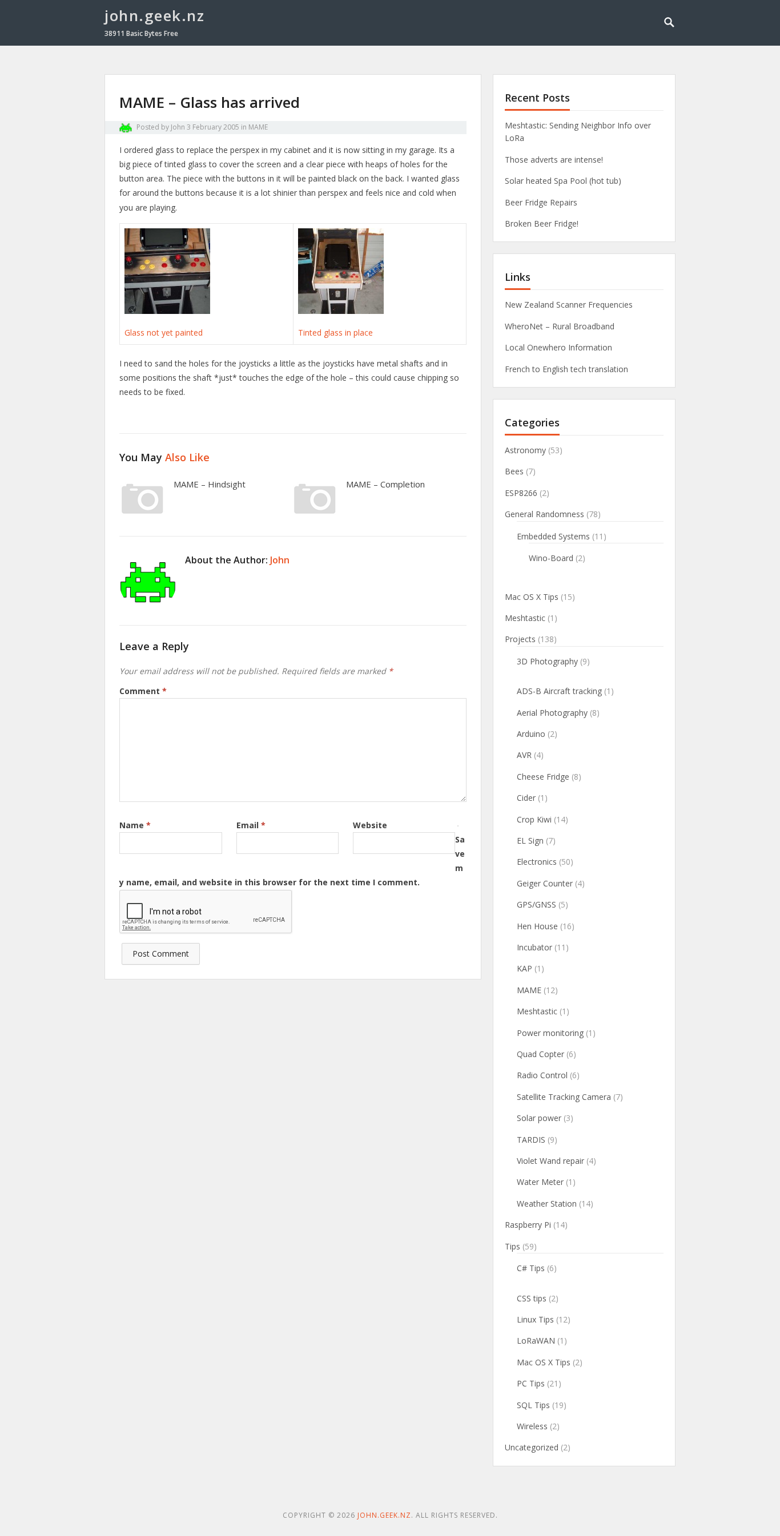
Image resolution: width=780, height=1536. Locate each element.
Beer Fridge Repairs (541, 202)
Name (135, 825)
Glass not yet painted (163, 332)
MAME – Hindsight (210, 484)
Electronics (537, 861)
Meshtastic (525, 617)
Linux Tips (535, 1319)
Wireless (532, 1426)
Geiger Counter (545, 883)
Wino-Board (551, 558)
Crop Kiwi (534, 819)
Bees (514, 471)
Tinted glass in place (335, 332)
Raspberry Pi (528, 1224)
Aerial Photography (552, 712)
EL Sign (530, 840)
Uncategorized (531, 1447)
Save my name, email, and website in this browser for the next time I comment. (292, 861)
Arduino (531, 733)
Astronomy (525, 450)
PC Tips (531, 1383)
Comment (143, 691)
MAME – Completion (385, 484)
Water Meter (540, 1181)
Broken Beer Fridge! (541, 223)
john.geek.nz (154, 15)
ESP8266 (521, 492)
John (178, 127)
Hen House (537, 926)
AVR (524, 754)
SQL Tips (533, 1405)
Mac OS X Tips (531, 596)
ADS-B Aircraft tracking (559, 691)
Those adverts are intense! (554, 159)
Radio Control (542, 1075)
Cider (526, 797)
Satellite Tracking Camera (564, 1096)
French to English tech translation (566, 369)
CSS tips (531, 1298)
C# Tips (531, 1268)
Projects (520, 639)
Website (370, 825)
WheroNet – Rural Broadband (559, 326)
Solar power (539, 1117)
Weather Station (547, 1203)
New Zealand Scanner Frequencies (569, 304)
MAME (258, 127)
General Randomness (544, 514)
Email (251, 825)
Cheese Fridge (543, 776)
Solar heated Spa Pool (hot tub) (563, 180)
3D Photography (547, 661)
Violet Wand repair (550, 1160)
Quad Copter (540, 1054)
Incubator (534, 947)
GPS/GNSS (536, 904)
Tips (512, 1246)
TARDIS (531, 1139)
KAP (524, 968)
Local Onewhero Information (558, 347)
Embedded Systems (553, 536)
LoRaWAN (536, 1340)
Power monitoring (550, 1032)
